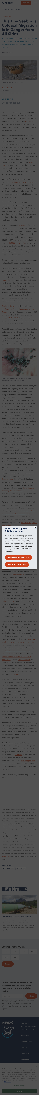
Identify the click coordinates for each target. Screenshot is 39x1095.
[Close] (35, 527)
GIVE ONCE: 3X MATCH (17, 565)
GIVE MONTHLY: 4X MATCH (18, 558)
